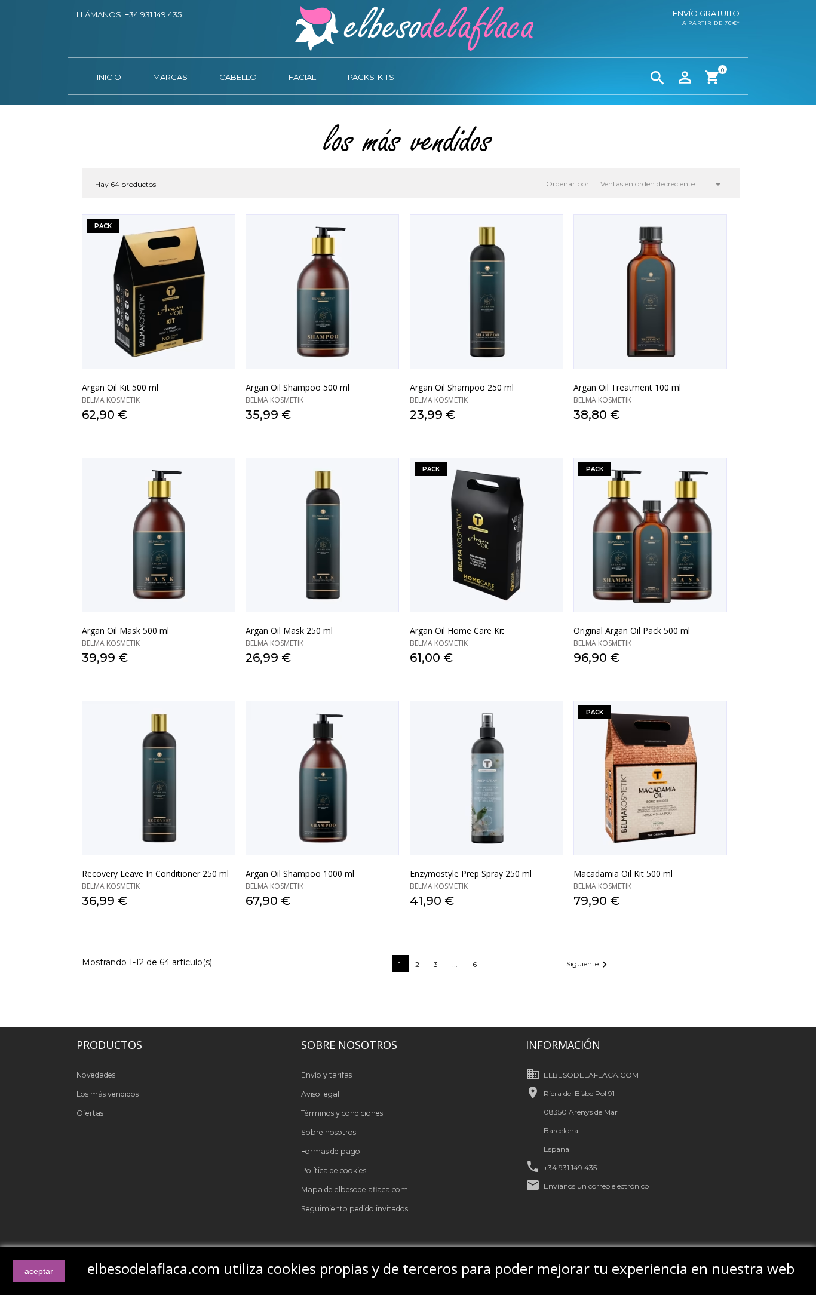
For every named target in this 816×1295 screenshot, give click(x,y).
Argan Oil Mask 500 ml (125, 630)
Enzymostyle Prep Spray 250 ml (471, 873)
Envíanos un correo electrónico (596, 1186)
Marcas (170, 77)
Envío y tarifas (326, 1074)
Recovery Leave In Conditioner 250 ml (155, 873)
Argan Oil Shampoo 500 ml (297, 387)
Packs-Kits (371, 77)
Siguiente (588, 965)
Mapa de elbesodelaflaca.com (354, 1189)
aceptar (38, 1271)
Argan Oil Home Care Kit (457, 630)
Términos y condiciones (342, 1113)
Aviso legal (320, 1094)
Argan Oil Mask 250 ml (289, 630)
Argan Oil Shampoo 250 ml (462, 387)
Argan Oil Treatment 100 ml (627, 387)
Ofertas (89, 1113)
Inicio (109, 77)
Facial (302, 77)
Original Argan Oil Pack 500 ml (631, 630)
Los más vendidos (107, 1094)
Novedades (95, 1074)
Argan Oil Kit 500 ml (120, 387)
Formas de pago (330, 1151)
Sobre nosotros (328, 1132)
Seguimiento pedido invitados (354, 1208)
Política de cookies (333, 1170)
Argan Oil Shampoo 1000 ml (300, 873)
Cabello (238, 77)
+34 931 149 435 (570, 1167)
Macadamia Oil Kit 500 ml (623, 873)
